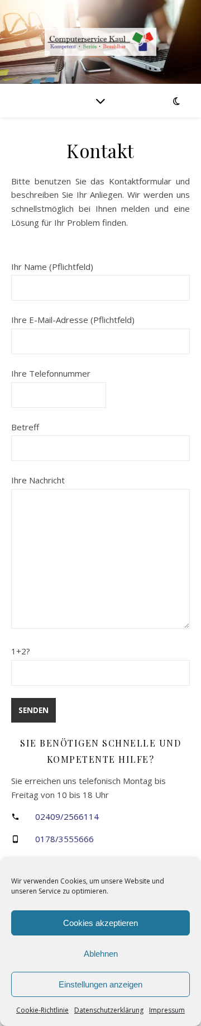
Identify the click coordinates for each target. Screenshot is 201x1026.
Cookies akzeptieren (100, 923)
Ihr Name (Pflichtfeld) (52, 266)
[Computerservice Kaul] (100, 42)
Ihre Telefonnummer (50, 373)
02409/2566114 (67, 816)
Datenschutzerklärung (108, 1010)
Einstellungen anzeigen (100, 984)
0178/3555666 (64, 838)
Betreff (25, 427)
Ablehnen (101, 953)
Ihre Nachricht (38, 480)
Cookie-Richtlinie (42, 1010)
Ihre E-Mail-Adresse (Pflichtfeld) (73, 319)
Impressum (167, 1010)
